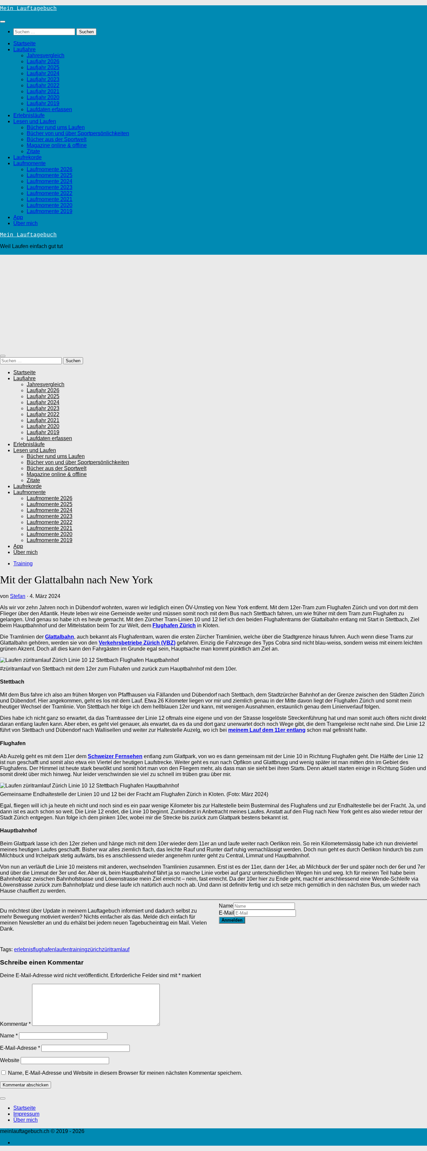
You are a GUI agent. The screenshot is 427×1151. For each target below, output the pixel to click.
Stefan (17, 596)
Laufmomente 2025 (49, 175)
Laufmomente (29, 163)
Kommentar (15, 1024)
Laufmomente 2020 (49, 205)
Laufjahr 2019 (43, 103)
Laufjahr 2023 (43, 79)
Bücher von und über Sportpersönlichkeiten (78, 133)
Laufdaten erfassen (49, 109)
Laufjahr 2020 (43, 97)
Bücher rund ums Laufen (56, 127)
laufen (62, 949)
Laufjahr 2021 (43, 91)
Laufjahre (24, 49)
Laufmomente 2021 (49, 199)
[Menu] (2, 22)
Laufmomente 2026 (49, 169)
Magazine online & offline (57, 145)
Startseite (24, 43)
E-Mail (226, 913)
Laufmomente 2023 (49, 187)
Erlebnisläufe (29, 115)
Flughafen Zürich (174, 625)
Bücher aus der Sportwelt (56, 139)
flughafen (44, 949)
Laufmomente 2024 (49, 181)
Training (23, 563)
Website (9, 1060)
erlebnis (23, 949)
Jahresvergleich (45, 55)
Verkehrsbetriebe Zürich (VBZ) (137, 643)
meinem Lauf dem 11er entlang (267, 730)
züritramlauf (115, 949)
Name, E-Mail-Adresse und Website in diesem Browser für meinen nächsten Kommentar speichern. (125, 1073)
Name (226, 906)
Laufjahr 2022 (43, 85)
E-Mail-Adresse (20, 1048)
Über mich (25, 223)
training (78, 949)
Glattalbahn (59, 637)
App (18, 217)
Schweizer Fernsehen (115, 756)
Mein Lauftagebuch (28, 9)
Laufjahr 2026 (43, 61)
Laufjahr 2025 (43, 67)
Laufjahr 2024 (43, 73)
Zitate (33, 151)
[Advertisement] (213, 301)
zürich (94, 949)
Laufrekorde (27, 157)
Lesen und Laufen (34, 121)
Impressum (26, 1114)
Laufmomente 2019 (49, 211)
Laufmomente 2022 (49, 193)
